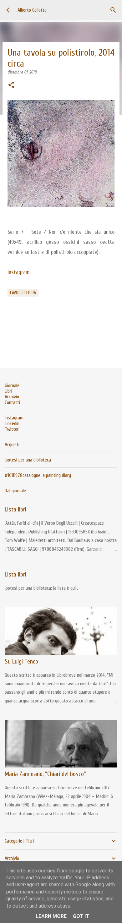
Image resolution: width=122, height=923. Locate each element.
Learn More (51, 916)
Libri (8, 391)
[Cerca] (113, 10)
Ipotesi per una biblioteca (28, 460)
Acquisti (12, 444)
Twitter (12, 429)
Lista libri (15, 509)
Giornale (12, 385)
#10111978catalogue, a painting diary (38, 475)
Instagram (14, 418)
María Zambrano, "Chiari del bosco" (45, 774)
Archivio (12, 397)
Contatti (12, 402)
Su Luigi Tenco (21, 661)
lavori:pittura (23, 292)
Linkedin (12, 423)
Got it (81, 916)
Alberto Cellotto (32, 10)
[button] (11, 85)
